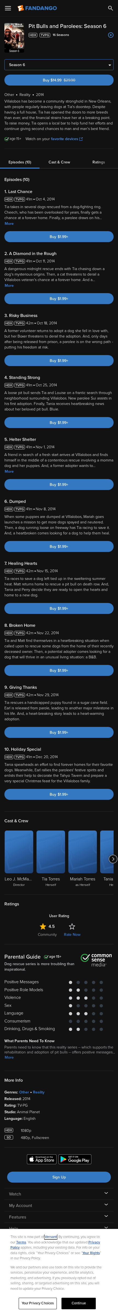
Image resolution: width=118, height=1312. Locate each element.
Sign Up (59, 1177)
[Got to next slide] (113, 859)
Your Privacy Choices (38, 1303)
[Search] (110, 8)
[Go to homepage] (37, 8)
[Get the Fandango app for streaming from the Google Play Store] (75, 1160)
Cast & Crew (59, 162)
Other (24, 1092)
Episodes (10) (20, 162)
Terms (21, 1242)
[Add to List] (111, 35)
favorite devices (64, 139)
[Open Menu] (8, 8)
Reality (38, 1092)
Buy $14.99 (69, 80)
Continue (79, 1303)
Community (47, 934)
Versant (51, 1237)
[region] (59, 1270)
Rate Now (72, 934)
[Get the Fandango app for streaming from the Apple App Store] (42, 1160)
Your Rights (91, 1253)
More (9, 223)
